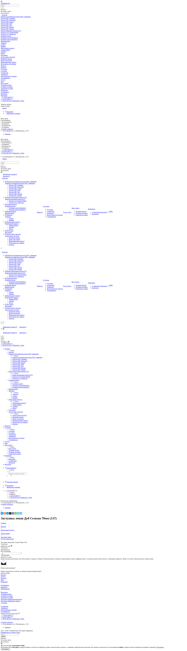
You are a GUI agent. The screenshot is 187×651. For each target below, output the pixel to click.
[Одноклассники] (5, 513)
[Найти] (2, 7)
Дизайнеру (4, 608)
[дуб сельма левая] (7, 539)
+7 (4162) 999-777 (7, 97)
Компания (12, 459)
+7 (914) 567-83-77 (12, 101)
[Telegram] (21, 513)
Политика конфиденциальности (11, 599)
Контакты (4, 587)
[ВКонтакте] (2, 513)
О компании (5, 585)
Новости (4, 578)
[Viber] (13, 513)
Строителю (4, 606)
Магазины (4, 592)
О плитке (12, 431)
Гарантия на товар (7, 597)
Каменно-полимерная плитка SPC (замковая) (27, 357)
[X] (10, 513)
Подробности (5, 549)
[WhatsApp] (15, 513)
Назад (12, 350)
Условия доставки (7, 596)
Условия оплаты (6, 594)
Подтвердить (5, 649)
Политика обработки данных (10, 601)
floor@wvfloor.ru (7, 129)
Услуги (3, 576)
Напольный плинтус (19, 403)
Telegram (7, 134)
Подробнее (160, 647)
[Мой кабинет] (2, 325)
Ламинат (15, 394)
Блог (2, 580)
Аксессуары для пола (19, 415)
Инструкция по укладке (9, 610)
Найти (3, 636)
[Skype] (18, 513)
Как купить (12, 448)
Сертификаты (5, 611)
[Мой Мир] (7, 513)
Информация (5, 589)
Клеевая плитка (17, 384)
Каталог (11, 352)
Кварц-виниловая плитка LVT (22, 375)
